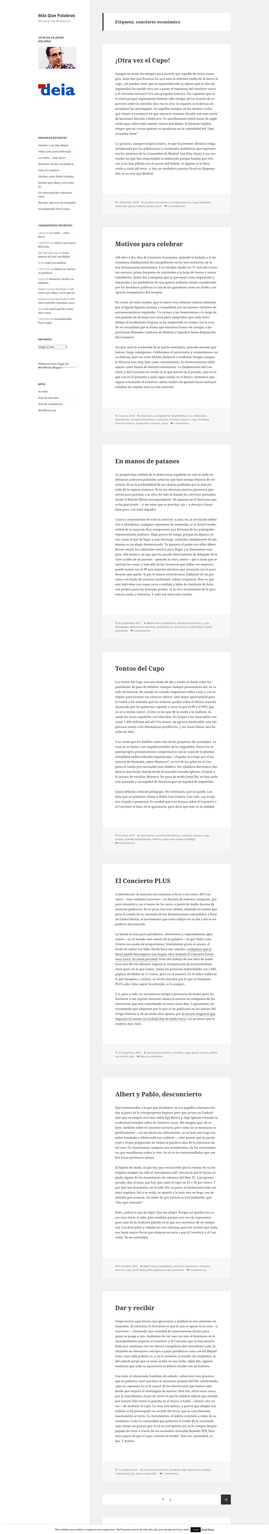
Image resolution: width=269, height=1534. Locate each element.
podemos (178, 1270)
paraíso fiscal (154, 206)
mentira (157, 839)
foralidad (203, 419)
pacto (164, 423)
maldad (129, 839)
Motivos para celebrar (149, 244)
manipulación (143, 839)
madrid (140, 206)
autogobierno (162, 415)
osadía (208, 627)
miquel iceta (122, 1473)
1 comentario (181, 423)
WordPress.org (47, 410)
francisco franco (124, 423)
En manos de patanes (147, 461)
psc (133, 1473)
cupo (195, 202)
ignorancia (180, 627)
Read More (207, 1529)
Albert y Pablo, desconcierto (158, 1094)
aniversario (146, 415)
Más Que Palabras (56, 15)
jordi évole (139, 1270)
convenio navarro (180, 202)
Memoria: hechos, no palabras (56, 164)
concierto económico (156, 202)
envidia (119, 839)
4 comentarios (126, 843)
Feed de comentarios (50, 404)
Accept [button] (195, 1529)
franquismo (143, 423)
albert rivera (153, 623)
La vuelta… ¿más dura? (52, 157)
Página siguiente (226, 1500)
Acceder (43, 391)
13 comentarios (176, 206)
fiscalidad (204, 202)
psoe (139, 1473)
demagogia (122, 627)
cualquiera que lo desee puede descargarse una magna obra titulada (164, 954)
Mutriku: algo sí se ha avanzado (57, 202)
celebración (200, 415)
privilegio (190, 839)
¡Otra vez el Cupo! (142, 60)
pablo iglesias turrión (159, 1270)
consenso (162, 419)
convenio (177, 1052)
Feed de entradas (48, 398)
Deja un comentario (151, 1056)
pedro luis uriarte (173, 839)
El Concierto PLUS (142, 880)
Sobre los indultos (48, 170)
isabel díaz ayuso (125, 206)
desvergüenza (164, 627)
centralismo (122, 419)
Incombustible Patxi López (54, 209)
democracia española (142, 627)
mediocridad (195, 627)
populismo (121, 630)
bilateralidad (179, 415)
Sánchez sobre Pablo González (56, 176)
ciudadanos (169, 623)
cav (190, 415)
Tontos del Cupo (139, 668)
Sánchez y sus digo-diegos (53, 145)
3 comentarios (141, 630)
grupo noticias (200, 1052)
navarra (155, 423)
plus (131, 1056)
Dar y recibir (134, 1307)
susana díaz (150, 1473)
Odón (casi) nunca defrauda (54, 151)
